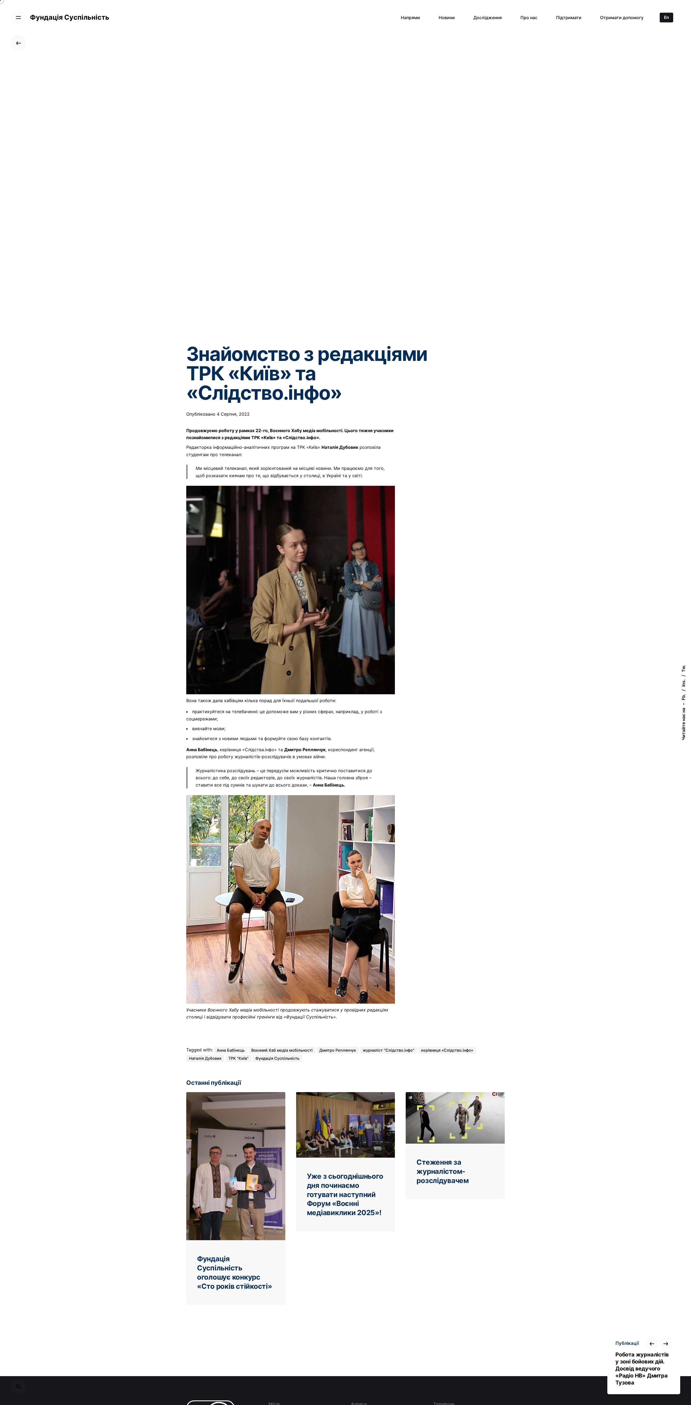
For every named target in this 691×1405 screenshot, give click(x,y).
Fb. (683, 697)
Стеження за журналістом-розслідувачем (442, 1171)
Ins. (683, 683)
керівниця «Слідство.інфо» (447, 1050)
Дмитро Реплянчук (337, 1050)
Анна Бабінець (231, 1050)
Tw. (683, 668)
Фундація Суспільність (277, 1058)
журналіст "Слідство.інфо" (388, 1050)
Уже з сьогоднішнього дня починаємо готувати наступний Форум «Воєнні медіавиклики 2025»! (345, 1194)
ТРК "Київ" (238, 1058)
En (666, 17)
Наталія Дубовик (205, 1058)
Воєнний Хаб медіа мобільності (282, 1050)
